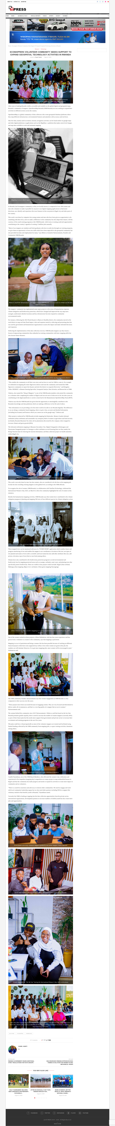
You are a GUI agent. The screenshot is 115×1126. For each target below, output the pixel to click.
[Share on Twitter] (46, 1040)
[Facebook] (97, 2)
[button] (10, 1086)
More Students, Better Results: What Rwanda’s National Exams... (63, 1091)
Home (7, 16)
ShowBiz (65, 16)
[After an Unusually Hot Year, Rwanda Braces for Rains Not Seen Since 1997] (40, 1081)
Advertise (23, 1)
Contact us (17, 1)
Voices (45, 16)
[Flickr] (105, 2)
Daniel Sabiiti (38, 57)
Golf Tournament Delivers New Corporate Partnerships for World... (18, 1091)
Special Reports (35, 16)
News (12, 16)
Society (58, 16)
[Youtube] (108, 2)
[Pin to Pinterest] (48, 1040)
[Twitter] (100, 2)
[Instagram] (103, 2)
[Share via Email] (50, 1040)
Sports (51, 16)
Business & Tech (22, 16)
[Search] (108, 16)
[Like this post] (42, 1040)
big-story (11, 1033)
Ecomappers (20, 1033)
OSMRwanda (29, 1033)
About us (9, 1)
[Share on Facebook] (44, 1040)
